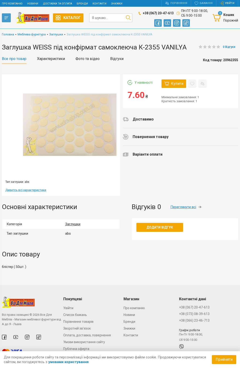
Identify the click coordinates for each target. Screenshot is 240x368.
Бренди (82, 3)
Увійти (68, 308)
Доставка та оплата (57, 3)
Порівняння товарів (78, 321)
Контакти (99, 3)
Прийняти (224, 359)
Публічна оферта (76, 349)
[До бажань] (192, 83)
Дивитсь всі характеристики (25, 190)
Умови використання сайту (84, 342)
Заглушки (72, 224)
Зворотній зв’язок (77, 328)
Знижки (116, 3)
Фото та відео (87, 59)
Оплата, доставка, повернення (87, 335)
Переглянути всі (183, 207)
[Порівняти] (202, 83)
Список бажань (75, 315)
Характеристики (51, 59)
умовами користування (68, 362)
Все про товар (14, 59)
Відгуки (117, 59)
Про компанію (12, 3)
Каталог (72, 17)
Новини (32, 3)
